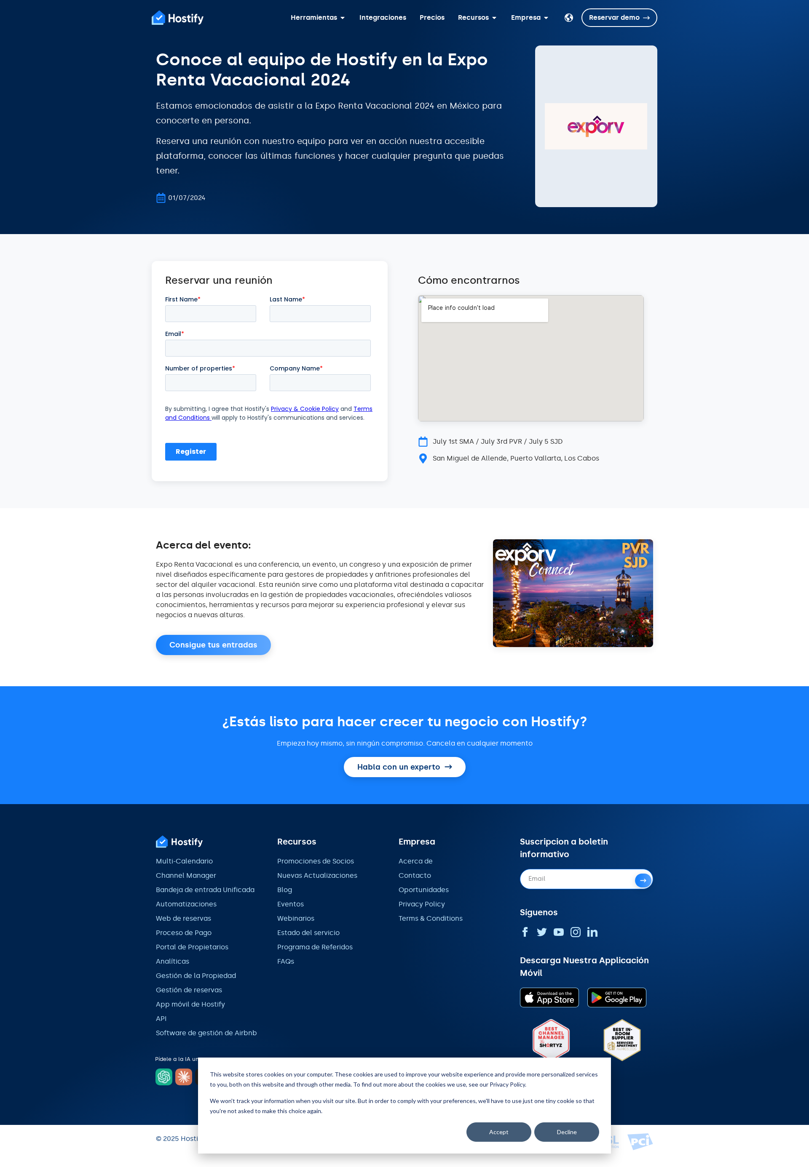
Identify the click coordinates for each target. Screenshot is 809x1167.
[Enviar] (643, 880)
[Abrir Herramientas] (342, 18)
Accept (499, 1131)
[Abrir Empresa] (546, 18)
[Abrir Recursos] (494, 18)
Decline (567, 1131)
